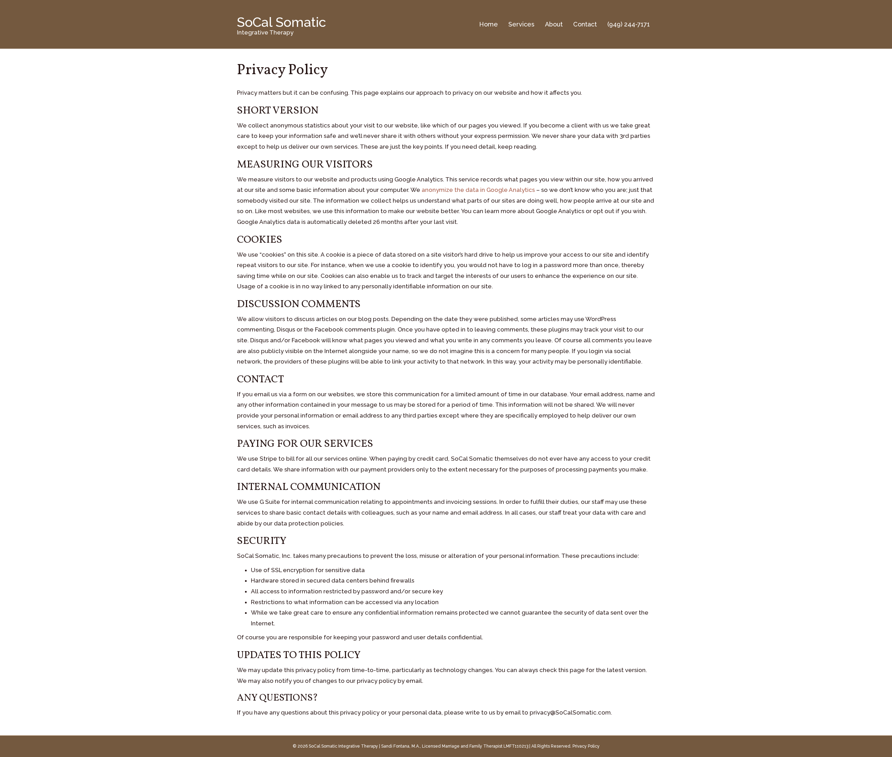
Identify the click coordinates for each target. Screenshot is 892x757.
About (554, 24)
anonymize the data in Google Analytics (478, 189)
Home (488, 24)
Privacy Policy (586, 746)
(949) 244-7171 (628, 24)
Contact (585, 24)
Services (521, 24)
